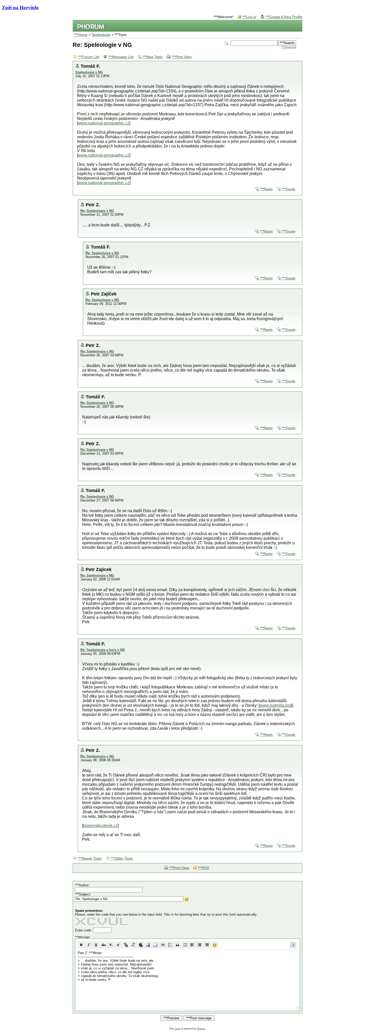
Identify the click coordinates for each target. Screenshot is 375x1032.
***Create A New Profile (283, 17)
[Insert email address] (155, 945)
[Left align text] (192, 945)
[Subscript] (111, 945)
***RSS (203, 868)
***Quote (288, 189)
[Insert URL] (140, 945)
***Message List (120, 57)
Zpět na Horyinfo (20, 7)
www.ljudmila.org (275, 705)
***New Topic (152, 57)
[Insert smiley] (214, 945)
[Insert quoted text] (177, 945)
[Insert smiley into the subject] (186, 899)
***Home (81, 35)
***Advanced (288, 47)
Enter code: (84, 930)
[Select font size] (133, 945)
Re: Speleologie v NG (97, 211)
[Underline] (96, 945)
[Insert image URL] (148, 945)
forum (177, 1028)
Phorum (201, 1028)
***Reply (266, 189)
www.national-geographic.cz (103, 123)
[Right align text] (207, 945)
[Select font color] (125, 945)
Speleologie (101, 35)
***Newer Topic (90, 858)
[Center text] (199, 945)
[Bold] (81, 945)
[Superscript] (118, 945)
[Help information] (293, 945)
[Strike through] (103, 945)
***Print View (182, 57)
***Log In (249, 17)
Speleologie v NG (89, 72)
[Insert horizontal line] (162, 945)
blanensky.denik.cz (100, 825)
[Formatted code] (185, 945)
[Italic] (88, 945)
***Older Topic (122, 858)
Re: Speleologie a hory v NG (102, 650)
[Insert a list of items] (170, 945)
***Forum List (88, 57)
